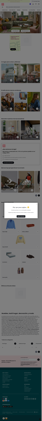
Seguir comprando (21, 216)
